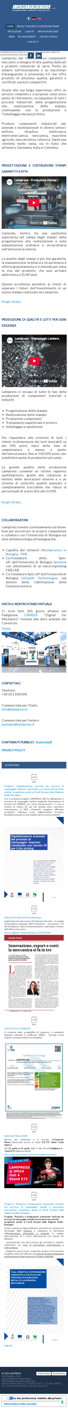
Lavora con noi (48, 36)
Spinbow (59, 562)
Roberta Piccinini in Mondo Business (23, 917)
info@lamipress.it (15, 709)
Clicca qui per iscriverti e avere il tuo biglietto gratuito (30, 1154)
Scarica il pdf (44, 742)
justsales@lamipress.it (18, 724)
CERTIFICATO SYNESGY (17, 1028)
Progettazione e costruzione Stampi (38, 26)
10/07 (34, 777)
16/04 (34, 1127)
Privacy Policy (59, 1373)
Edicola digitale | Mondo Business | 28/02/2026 (27, 932)
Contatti (33, 42)
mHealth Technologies (39, 578)
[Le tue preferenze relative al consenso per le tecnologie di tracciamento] (62, 1402)
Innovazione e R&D (48, 31)
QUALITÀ (29, 31)
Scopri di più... (12, 301)
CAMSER (31, 615)
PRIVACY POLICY (13, 750)
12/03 (34, 909)
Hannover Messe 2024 (16, 1135)
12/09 (34, 1020)
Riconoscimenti (27, 36)
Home (10, 26)
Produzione (14, 31)
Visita (6, 628)
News (12, 36)
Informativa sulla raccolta (20, 1404)
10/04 (34, 1195)
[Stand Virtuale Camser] (34, 652)
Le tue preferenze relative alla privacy (37, 1398)
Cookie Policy (44, 1373)
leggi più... (9, 1345)
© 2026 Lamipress (11, 1373)
